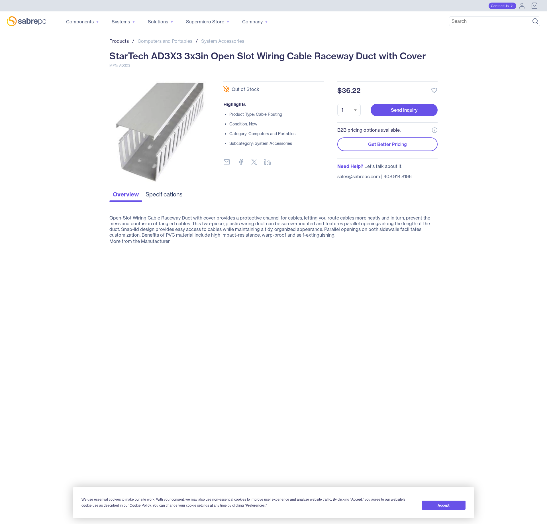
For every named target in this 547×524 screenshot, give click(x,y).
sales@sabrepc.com (358, 176)
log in (399, 75)
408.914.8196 (397, 176)
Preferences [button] (255, 505)
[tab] (125, 196)
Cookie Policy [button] (140, 505)
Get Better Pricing (387, 144)
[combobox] (349, 110)
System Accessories (222, 41)
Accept (444, 505)
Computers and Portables (165, 41)
